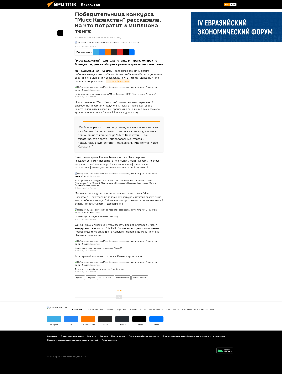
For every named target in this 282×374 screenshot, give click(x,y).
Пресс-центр (172, 310)
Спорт (143, 310)
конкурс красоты (140, 277)
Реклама (104, 336)
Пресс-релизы (118, 336)
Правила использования (72, 336)
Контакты (91, 336)
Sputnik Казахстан (118, 81)
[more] (60, 33)
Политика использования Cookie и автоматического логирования (193, 336)
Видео (109, 310)
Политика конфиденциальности (144, 336)
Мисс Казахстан (122, 277)
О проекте (52, 336)
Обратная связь (109, 340)
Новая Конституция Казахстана (198, 310)
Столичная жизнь (106, 277)
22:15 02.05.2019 (83, 37)
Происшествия (96, 310)
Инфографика (156, 310)
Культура (79, 277)
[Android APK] (225, 351)
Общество (91, 277)
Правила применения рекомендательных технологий (72, 340)
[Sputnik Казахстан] (63, 8)
